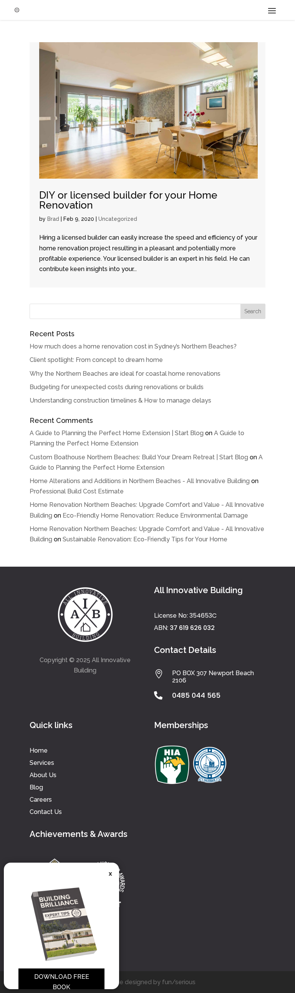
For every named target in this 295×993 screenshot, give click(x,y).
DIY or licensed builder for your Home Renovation (128, 200)
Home (39, 750)
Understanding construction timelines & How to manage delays (120, 400)
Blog (36, 787)
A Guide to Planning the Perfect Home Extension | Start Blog (117, 433)
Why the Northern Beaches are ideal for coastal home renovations (125, 373)
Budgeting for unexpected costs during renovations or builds (117, 387)
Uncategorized (117, 219)
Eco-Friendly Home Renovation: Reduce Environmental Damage (155, 515)
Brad (53, 219)
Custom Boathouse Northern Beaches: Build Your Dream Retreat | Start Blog (139, 457)
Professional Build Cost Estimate (77, 491)
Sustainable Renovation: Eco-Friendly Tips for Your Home (145, 539)
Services (42, 762)
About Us (43, 775)
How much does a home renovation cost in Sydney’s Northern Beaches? (133, 346)
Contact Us (46, 811)
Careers (41, 799)
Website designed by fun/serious (147, 982)
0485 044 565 (196, 695)
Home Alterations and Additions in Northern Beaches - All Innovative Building (140, 481)
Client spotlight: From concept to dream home (96, 359)
